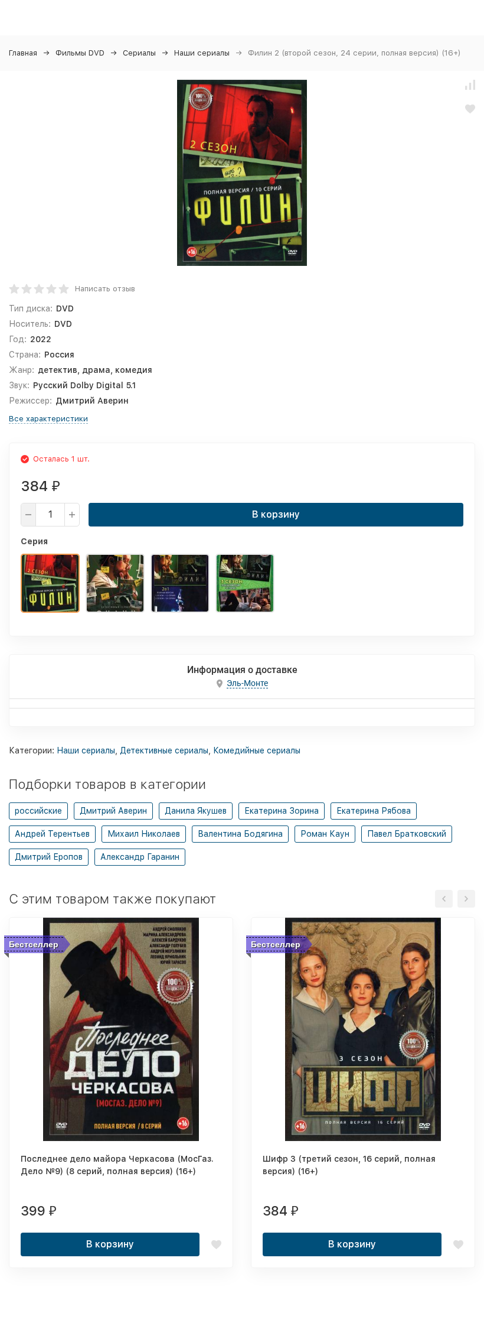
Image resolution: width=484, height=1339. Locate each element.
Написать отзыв (105, 288)
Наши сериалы (202, 52)
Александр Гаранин (139, 857)
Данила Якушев (196, 810)
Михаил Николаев (143, 833)
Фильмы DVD (79, 52)
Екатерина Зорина (281, 810)
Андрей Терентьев (52, 833)
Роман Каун (324, 833)
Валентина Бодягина (240, 833)
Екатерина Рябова (373, 810)
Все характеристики (48, 418)
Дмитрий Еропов (49, 857)
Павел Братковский (406, 833)
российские (38, 810)
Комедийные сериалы (256, 750)
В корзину (276, 514)
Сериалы (139, 52)
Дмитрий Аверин (113, 810)
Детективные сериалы (164, 750)
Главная (23, 52)
